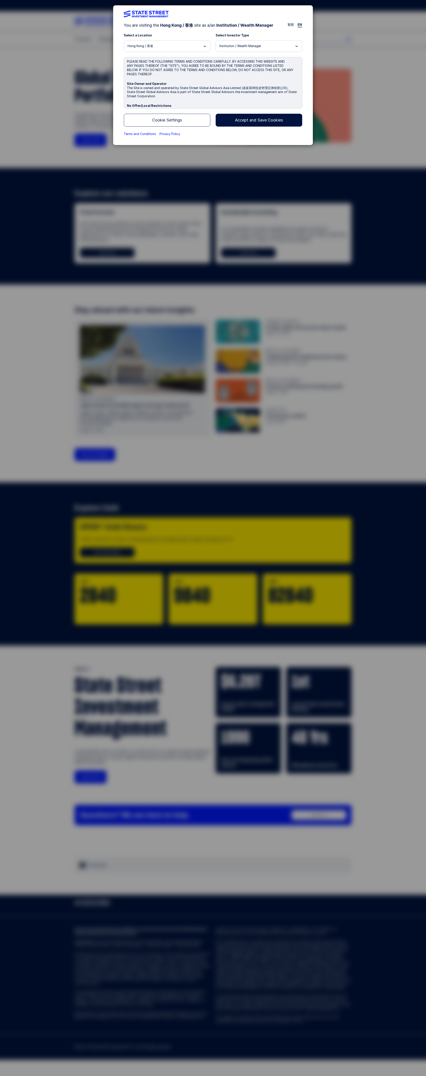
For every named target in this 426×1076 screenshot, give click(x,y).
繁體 (291, 24)
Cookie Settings (167, 120)
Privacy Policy (170, 134)
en (300, 24)
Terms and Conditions (140, 134)
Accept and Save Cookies (259, 120)
